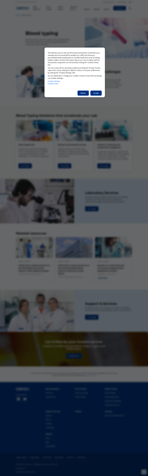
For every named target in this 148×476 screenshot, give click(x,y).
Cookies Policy (53, 84)
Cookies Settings (54, 81)
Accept (96, 93)
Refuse (83, 93)
